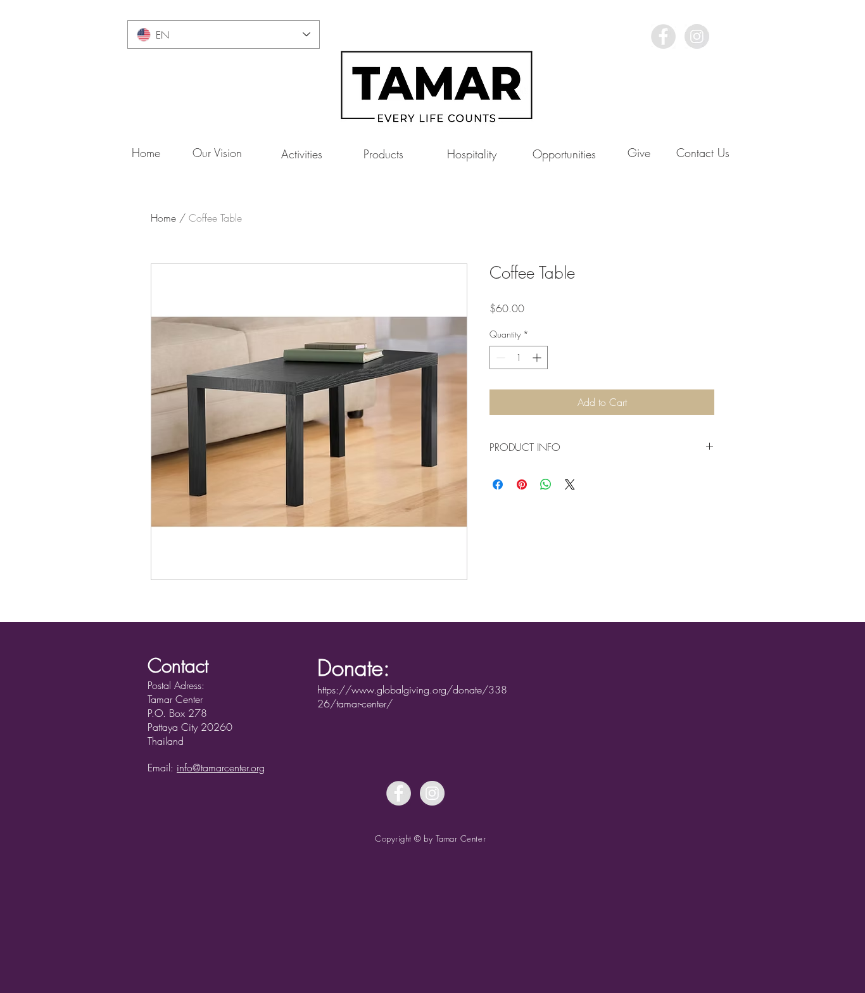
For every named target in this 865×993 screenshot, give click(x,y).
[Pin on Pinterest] (521, 484)
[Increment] (538, 357)
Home (163, 218)
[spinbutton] (518, 357)
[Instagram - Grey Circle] (697, 36)
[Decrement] (499, 357)
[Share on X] (570, 484)
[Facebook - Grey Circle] (663, 36)
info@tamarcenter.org (221, 768)
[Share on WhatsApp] (545, 484)
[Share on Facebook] (497, 484)
